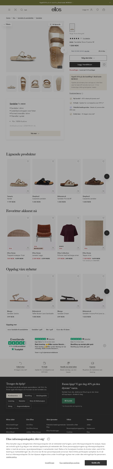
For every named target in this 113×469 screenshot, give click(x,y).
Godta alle (96, 463)
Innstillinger (49, 463)
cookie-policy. (11, 457)
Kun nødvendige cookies (69, 463)
